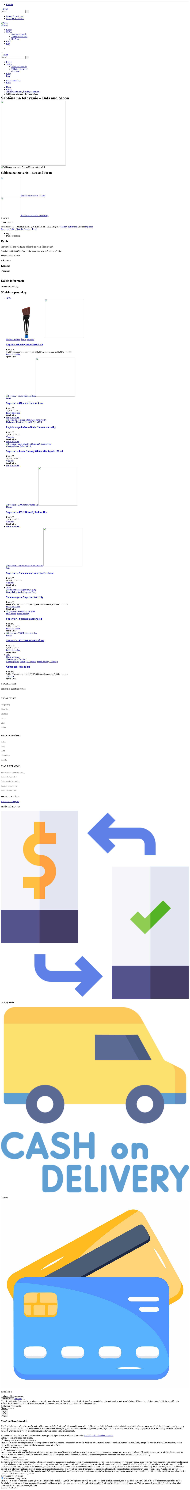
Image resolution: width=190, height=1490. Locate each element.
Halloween (10, 422)
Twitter (12, 229)
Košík (8, 83)
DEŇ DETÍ (11, 614)
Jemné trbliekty (23, 614)
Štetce (23, 339)
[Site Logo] (4, 23)
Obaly (8, 398)
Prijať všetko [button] (16, 1406)
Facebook (5, 229)
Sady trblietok (25, 446)
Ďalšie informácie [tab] (13, 236)
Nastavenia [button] (5, 1406)
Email (34, 229)
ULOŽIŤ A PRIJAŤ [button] (9, 1488)
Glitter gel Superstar (28, 662)
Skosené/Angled (13, 339)
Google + (28, 229)
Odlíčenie (15, 39)
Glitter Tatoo (5, 709)
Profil (3, 746)
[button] (4, 9)
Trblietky (54, 662)
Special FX (37, 422)
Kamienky (20, 422)
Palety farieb (17, 592)
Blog (8, 44)
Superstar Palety (30, 592)
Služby (9, 32)
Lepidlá (29, 422)
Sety (8, 568)
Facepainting (5, 705)
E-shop (9, 30)
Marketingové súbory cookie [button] (12, 1457)
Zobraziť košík (7, 1399)
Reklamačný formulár (8, 790)
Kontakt (4, 760)
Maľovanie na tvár (18, 34)
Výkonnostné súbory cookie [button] (12, 1447)
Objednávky (5, 755)
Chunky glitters (12, 446)
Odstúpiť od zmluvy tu (9, 786)
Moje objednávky (13, 80)
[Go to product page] (97, 377)
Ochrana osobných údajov (10, 781)
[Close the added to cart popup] (24, 1399)
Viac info (10, 437)
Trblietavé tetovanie (19, 37)
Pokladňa (18, 1399)
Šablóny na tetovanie (69, 227)
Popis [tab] (8, 233)
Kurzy (8, 41)
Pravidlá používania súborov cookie (98, 1435)
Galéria (3, 727)
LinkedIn (19, 229)
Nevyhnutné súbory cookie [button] (12, 1476)
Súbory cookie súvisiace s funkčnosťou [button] (17, 1438)
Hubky (9, 507)
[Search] (27, 11)
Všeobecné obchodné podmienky (12, 772)
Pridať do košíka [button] (13, 354)
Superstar (89, 227)
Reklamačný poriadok (9, 777)
